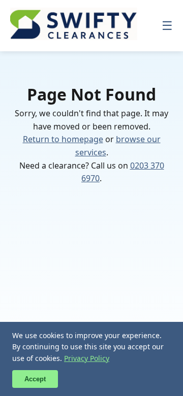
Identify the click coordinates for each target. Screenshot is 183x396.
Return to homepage (63, 139)
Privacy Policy (86, 358)
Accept (35, 379)
